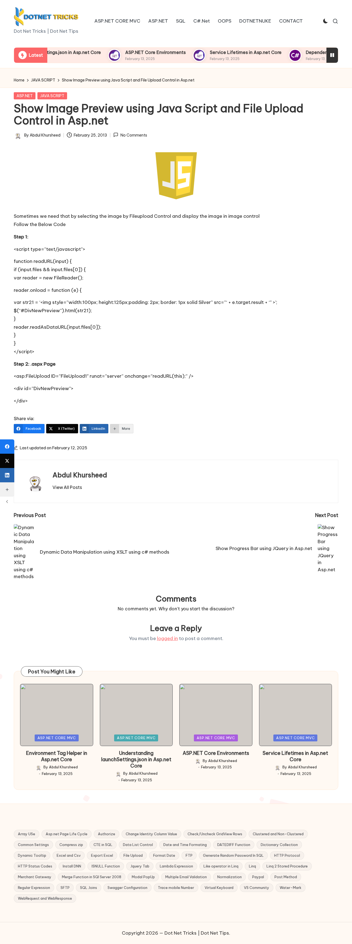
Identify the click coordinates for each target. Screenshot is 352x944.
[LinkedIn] (7, 475)
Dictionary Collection (279, 844)
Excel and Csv (69, 855)
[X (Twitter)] (7, 461)
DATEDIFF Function (233, 844)
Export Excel (102, 855)
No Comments (133, 135)
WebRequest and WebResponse (45, 898)
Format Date (164, 855)
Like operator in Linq (221, 866)
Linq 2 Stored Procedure (287, 866)
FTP (189, 855)
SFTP (65, 887)
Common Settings (33, 844)
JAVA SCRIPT (52, 95)
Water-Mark (290, 887)
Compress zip (71, 844)
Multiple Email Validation (186, 877)
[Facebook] (7, 446)
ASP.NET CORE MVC (56, 738)
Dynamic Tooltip (32, 855)
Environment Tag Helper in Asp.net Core (56, 756)
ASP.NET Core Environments (138, 52)
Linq (252, 866)
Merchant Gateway (34, 877)
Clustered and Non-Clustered (278, 834)
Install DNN (72, 866)
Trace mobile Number (176, 887)
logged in (167, 638)
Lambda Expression (176, 866)
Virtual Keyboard (219, 887)
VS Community (256, 887)
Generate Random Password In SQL (233, 855)
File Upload (133, 855)
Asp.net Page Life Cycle (66, 834)
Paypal (258, 877)
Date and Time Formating (185, 844)
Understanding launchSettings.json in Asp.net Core (136, 759)
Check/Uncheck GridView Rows (215, 834)
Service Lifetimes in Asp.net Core (229, 52)
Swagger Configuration (127, 887)
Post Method (285, 877)
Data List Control (138, 844)
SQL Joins (88, 887)
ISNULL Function (106, 866)
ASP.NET (24, 95)
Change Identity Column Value (151, 834)
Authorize (106, 834)
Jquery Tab (139, 866)
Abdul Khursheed (80, 475)
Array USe (26, 834)
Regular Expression (34, 887)
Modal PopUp (143, 877)
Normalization (229, 877)
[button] (67, 487)
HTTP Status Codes (35, 866)
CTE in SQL (103, 844)
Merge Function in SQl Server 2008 (91, 877)
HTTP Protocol (287, 855)
